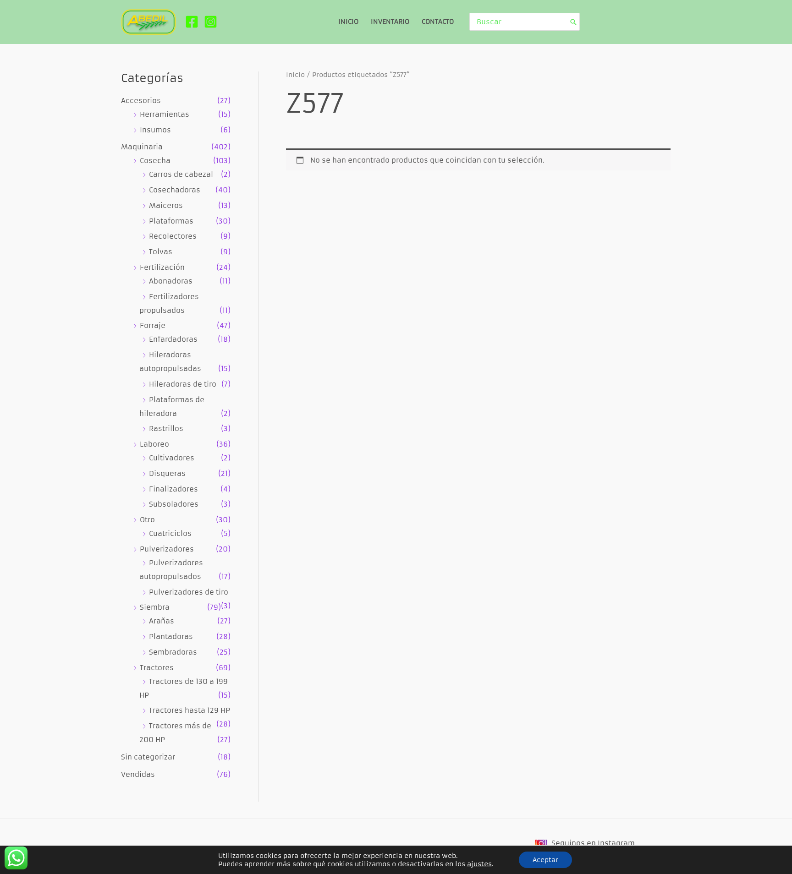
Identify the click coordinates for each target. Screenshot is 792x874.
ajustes (479, 864)
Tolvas (160, 251)
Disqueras (167, 473)
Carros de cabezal (181, 174)
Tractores (157, 667)
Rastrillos (166, 428)
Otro (147, 519)
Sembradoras (173, 652)
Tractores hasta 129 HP (189, 710)
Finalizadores (173, 489)
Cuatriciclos (170, 533)
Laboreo (154, 444)
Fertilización (162, 267)
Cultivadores (171, 457)
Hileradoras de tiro (182, 384)
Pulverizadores (167, 549)
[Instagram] (210, 21)
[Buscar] (573, 21)
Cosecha (155, 160)
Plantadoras (171, 636)
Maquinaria (142, 146)
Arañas (161, 621)
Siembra (155, 607)
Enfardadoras (173, 339)
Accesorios (141, 100)
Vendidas (138, 774)
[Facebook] (191, 21)
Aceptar (545, 860)
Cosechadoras (174, 190)
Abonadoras (170, 281)
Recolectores (173, 236)
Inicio (295, 75)
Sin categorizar (148, 757)
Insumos (155, 130)
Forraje (152, 325)
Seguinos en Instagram (593, 843)
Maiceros (166, 205)
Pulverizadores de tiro (188, 592)
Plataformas (171, 221)
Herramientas (164, 114)
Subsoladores (173, 504)
